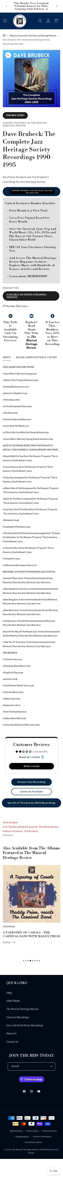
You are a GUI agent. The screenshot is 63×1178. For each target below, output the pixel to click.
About (7, 357)
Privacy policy (32, 1131)
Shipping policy (22, 1137)
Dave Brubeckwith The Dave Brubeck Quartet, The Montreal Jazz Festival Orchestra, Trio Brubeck (31, 827)
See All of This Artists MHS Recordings (32, 802)
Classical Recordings (17, 1017)
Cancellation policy (33, 1142)
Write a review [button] (32, 766)
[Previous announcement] (6, 6)
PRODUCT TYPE (11, 288)
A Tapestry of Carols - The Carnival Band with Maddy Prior (31, 934)
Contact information (42, 1137)
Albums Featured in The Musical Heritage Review (33, 35)
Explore (7, 942)
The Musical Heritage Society (25, 1150)
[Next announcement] (56, 6)
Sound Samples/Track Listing (36, 357)
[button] (5, 21)
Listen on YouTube (31, 791)
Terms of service (49, 1131)
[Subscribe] (51, 1066)
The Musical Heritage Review (22, 1009)
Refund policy (16, 1131)
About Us (11, 1033)
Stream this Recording (31, 782)
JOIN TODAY (13, 1001)
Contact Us (12, 1041)
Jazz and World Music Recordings (24, 1025)
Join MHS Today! (15, 115)
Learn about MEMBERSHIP (28, 276)
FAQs (9, 993)
